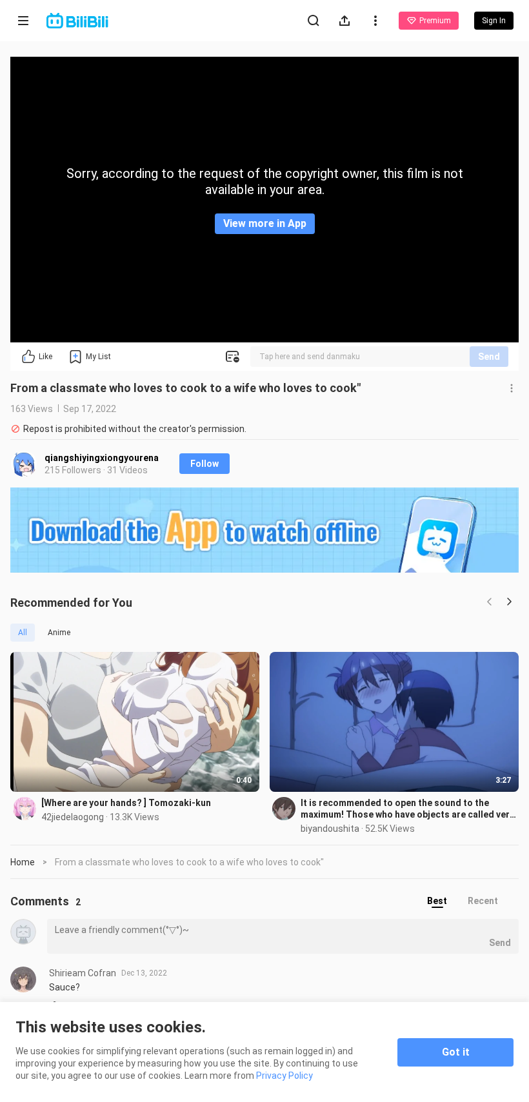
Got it (456, 1052)
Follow (204, 463)
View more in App (264, 223)
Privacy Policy (284, 1075)
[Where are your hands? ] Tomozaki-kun (126, 803)
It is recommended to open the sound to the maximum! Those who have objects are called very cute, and (407, 809)
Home (22, 862)
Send (489, 356)
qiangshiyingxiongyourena (102, 458)
